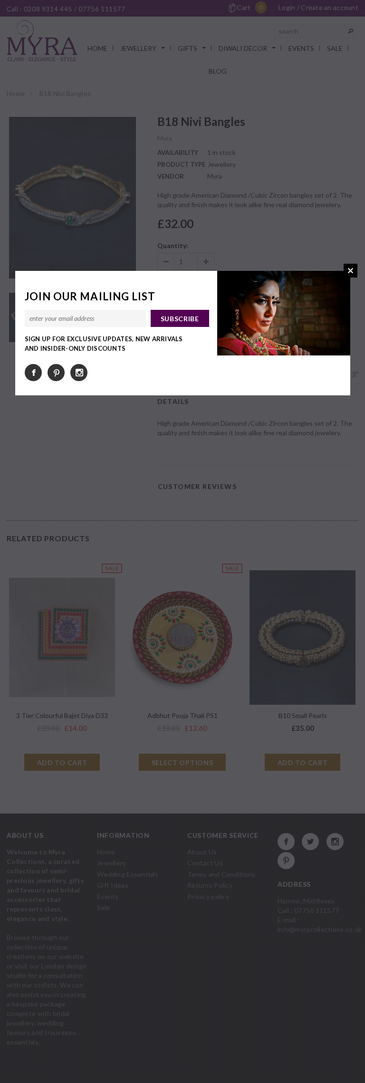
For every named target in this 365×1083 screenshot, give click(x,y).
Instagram (78, 372)
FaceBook (33, 372)
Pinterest (56, 372)
